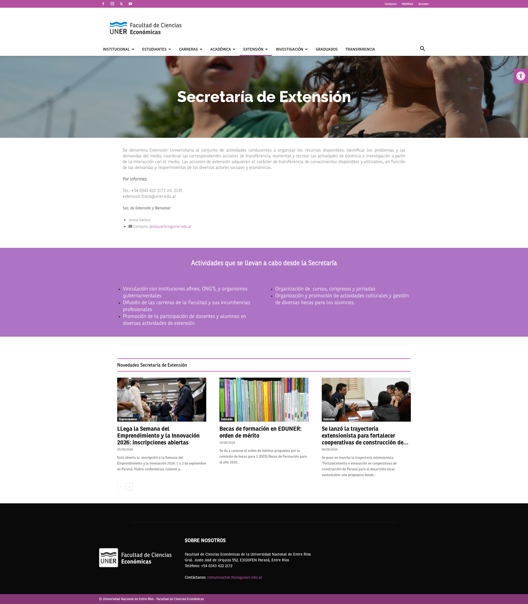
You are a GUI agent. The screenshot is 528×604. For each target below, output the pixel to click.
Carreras (188, 49)
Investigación (289, 49)
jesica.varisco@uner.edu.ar (170, 226)
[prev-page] (120, 486)
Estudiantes (154, 49)
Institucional (116, 49)
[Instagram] (112, 4)
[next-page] (129, 486)
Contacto (391, 4)
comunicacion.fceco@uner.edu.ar (234, 577)
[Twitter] (121, 4)
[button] (521, 76)
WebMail (407, 4)
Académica (220, 49)
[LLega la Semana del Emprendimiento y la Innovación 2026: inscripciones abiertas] (161, 400)
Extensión (253, 49)
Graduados (327, 49)
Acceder (424, 4)
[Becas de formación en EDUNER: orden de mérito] (264, 400)
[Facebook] (103, 4)
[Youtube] (130, 4)
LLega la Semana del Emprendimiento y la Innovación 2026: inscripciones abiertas (158, 435)
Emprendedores (128, 419)
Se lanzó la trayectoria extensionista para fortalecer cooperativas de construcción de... (365, 435)
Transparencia (360, 49)
